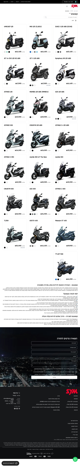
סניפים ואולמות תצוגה (73, 423)
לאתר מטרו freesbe (68, 2)
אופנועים (76, 396)
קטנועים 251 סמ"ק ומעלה (72, 407)
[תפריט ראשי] (67, 6)
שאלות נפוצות (56, 410)
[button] (54, 361)
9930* (14, 395)
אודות (12, 2)
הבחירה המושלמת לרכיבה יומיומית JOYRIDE (50, 401)
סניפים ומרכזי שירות (25, 2)
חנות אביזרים (74, 432)
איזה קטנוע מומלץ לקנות (54, 398)
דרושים (17, 2)
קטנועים (76, 398)
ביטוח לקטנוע (74, 426)
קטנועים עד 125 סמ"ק (73, 401)
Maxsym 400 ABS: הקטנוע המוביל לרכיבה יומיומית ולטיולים (46, 407)
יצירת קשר (6, 2)
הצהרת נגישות (35, 449)
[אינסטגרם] (17, 408)
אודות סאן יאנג (74, 420)
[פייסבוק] (19, 408)
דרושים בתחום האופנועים (72, 437)
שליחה (54, 377)
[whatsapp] (75, 459)
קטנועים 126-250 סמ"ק (72, 404)
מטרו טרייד (75, 434)
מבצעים (76, 410)
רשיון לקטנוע (75, 429)
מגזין (58, 396)
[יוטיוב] (15, 408)
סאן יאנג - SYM (74, 11)
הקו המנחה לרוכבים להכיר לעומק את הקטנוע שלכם (48, 404)
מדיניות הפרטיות (38, 368)
